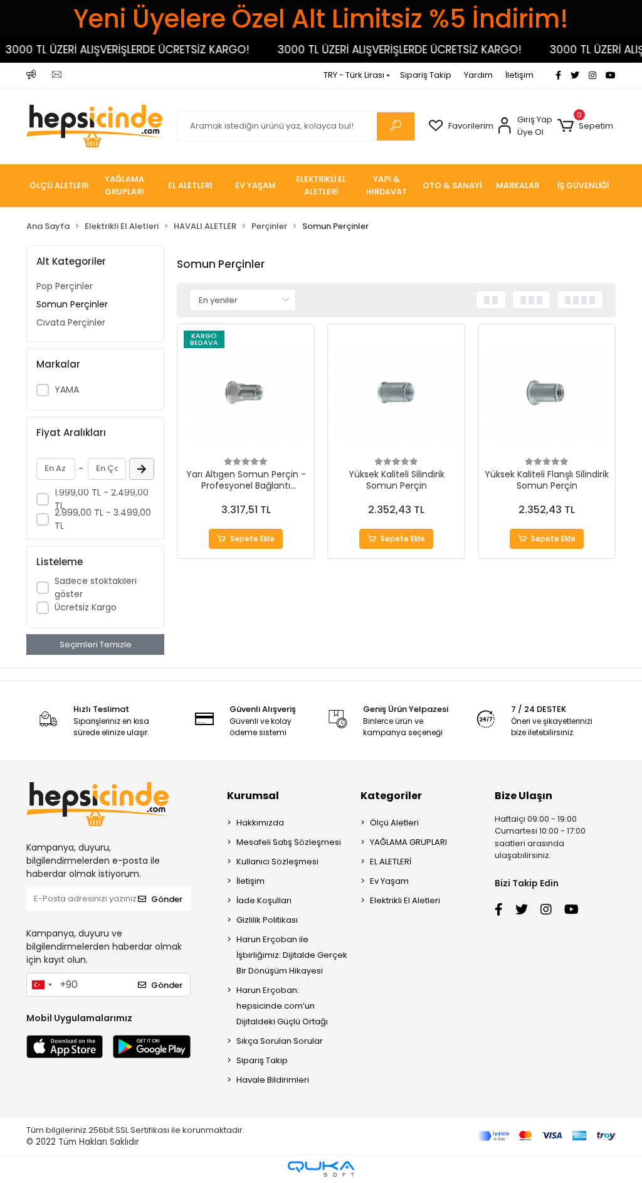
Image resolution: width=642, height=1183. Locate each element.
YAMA (67, 389)
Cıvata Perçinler (70, 322)
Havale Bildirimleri (272, 1080)
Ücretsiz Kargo (86, 607)
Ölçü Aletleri (394, 823)
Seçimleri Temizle (96, 644)
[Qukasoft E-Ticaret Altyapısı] (321, 1169)
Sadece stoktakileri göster (96, 587)
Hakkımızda (260, 823)
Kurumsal (253, 795)
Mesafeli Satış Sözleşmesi (288, 842)
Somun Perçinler (72, 304)
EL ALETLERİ (390, 861)
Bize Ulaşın (523, 795)
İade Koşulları (264, 900)
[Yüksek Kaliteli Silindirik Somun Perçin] (396, 393)
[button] (585, 126)
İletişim (519, 75)
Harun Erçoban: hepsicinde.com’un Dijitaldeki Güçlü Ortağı (282, 1005)
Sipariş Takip (425, 75)
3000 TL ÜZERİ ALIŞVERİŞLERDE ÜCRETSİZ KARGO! (389, 49)
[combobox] (41, 984)
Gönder (166, 899)
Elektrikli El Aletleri (405, 900)
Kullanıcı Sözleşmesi (277, 861)
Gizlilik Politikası (267, 920)
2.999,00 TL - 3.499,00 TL (103, 519)
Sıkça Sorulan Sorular (279, 1041)
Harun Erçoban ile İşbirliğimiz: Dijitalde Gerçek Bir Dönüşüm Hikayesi (291, 955)
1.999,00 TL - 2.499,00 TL (102, 499)
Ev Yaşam (389, 881)
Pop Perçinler (64, 286)
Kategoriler (391, 795)
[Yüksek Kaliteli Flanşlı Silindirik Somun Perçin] (547, 393)
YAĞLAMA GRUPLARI (408, 842)
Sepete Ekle (252, 538)
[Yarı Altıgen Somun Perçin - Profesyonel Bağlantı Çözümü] (246, 393)
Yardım (478, 75)
